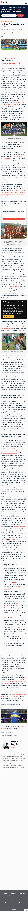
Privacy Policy (20, 908)
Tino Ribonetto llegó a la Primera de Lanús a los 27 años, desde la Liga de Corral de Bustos (14, 451)
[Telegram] (19, 903)
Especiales (22, 893)
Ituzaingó (20, 330)
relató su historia (19, 526)
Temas (5, 893)
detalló (14, 582)
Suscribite (20, 15)
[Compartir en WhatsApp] (12, 64)
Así (2, 197)
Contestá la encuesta (8, 316)
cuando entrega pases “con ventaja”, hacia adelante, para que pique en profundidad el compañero (13, 193)
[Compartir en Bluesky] (10, 64)
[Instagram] (12, 903)
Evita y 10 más (13, 617)
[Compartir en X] (8, 64)
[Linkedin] (22, 903)
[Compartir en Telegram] (14, 64)
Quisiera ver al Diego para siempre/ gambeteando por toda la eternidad (13, 681)
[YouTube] (5, 903)
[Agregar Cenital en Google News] (19, 63)
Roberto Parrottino (11, 59)
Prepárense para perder (6, 21)
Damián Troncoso (13, 287)
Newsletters (14, 893)
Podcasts (10, 896)
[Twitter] (9, 903)
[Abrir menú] (26, 2)
